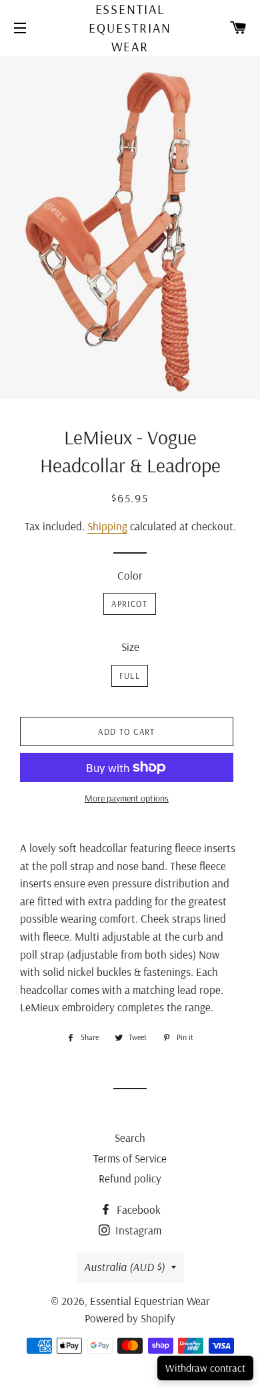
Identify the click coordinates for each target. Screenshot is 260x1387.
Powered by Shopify (130, 1318)
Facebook (137, 1209)
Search (130, 1138)
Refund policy (130, 1178)
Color (130, 575)
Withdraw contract (205, 1367)
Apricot (129, 603)
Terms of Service (130, 1158)
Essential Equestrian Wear (130, 28)
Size (130, 647)
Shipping (107, 526)
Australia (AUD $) (124, 1267)
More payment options (127, 798)
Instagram (137, 1230)
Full (129, 675)
